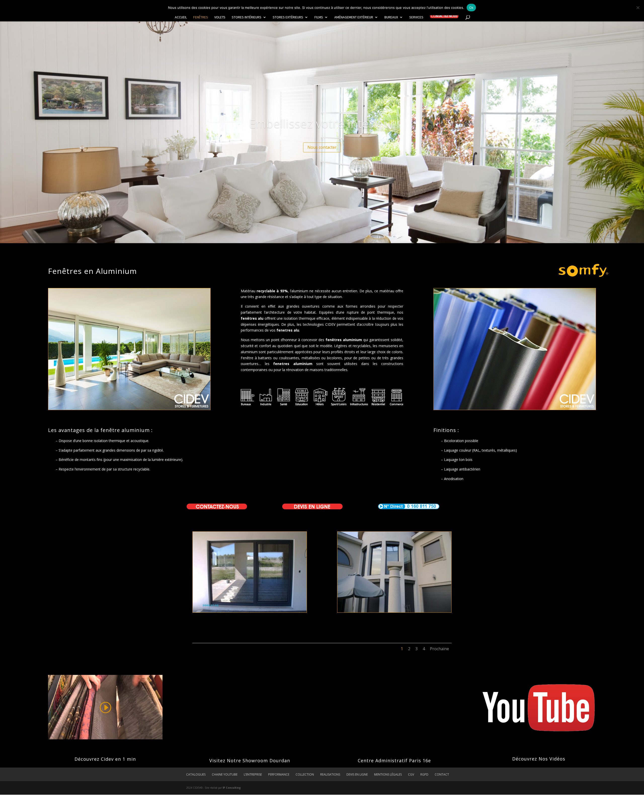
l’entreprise (253, 774)
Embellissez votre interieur (322, 123)
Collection (305, 774)
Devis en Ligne (357, 774)
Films (318, 17)
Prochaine (439, 648)
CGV (411, 774)
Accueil (181, 17)
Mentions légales (388, 774)
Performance (278, 774)
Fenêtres (200, 17)
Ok (471, 8)
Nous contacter (322, 147)
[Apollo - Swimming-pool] (250, 611)
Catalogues (196, 774)
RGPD (424, 774)
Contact (442, 774)
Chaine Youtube (224, 774)
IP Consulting (232, 787)
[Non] (637, 7)
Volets (219, 17)
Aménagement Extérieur (353, 17)
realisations (330, 774)
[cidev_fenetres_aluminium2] (394, 611)
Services (416, 17)
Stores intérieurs (246, 17)
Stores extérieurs (288, 17)
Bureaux (391, 17)
